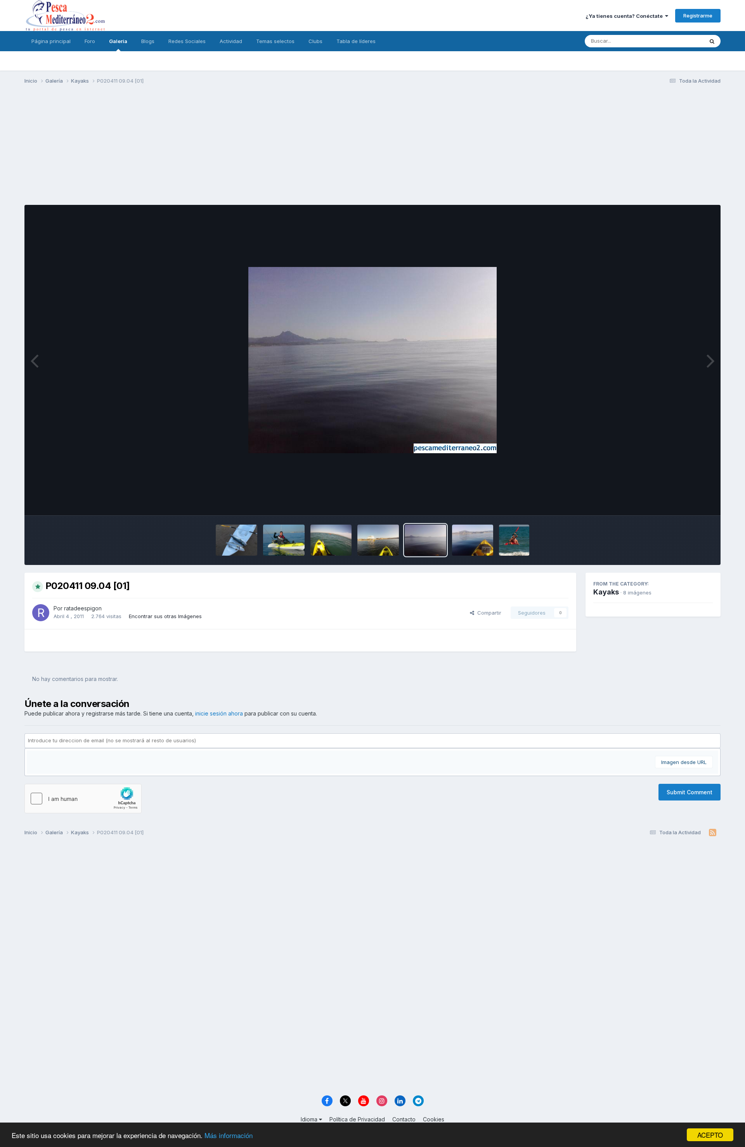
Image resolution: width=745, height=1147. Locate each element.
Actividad (231, 41)
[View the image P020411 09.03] (473, 540)
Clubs (315, 41)
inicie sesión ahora (219, 713)
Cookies (433, 1119)
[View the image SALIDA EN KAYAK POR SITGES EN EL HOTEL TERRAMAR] (378, 540)
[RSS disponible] (713, 832)
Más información (228, 1135)
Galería (118, 41)
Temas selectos (275, 41)
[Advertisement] (372, 150)
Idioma (310, 1119)
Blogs (147, 41)
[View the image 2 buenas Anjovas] (236, 540)
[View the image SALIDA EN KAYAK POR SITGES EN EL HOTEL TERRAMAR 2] (331, 540)
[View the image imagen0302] (514, 540)
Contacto (404, 1119)
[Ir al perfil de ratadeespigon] (40, 612)
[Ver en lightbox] (372, 360)
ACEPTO (710, 1135)
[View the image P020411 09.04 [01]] (425, 540)
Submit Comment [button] (689, 792)
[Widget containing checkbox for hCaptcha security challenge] (83, 798)
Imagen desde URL (684, 762)
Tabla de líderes (356, 41)
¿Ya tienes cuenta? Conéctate (625, 16)
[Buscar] (712, 41)
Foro (90, 41)
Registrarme (697, 15)
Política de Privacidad (357, 1119)
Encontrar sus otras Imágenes (165, 616)
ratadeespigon (83, 608)
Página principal (51, 41)
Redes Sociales (187, 41)
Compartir (487, 613)
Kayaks (606, 592)
